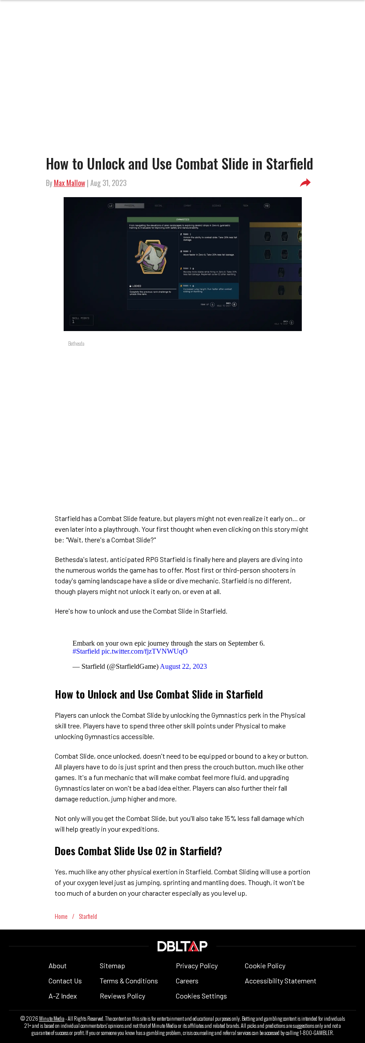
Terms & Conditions (129, 980)
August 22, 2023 (183, 666)
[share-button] (305, 183)
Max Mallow (69, 183)
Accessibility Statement (280, 980)
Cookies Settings (201, 995)
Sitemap (112, 965)
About (58, 965)
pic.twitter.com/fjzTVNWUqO (144, 651)
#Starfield (86, 651)
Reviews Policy (122, 995)
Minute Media (52, 1018)
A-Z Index (63, 995)
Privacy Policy (197, 965)
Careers (187, 980)
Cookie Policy (265, 965)
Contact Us (65, 980)
